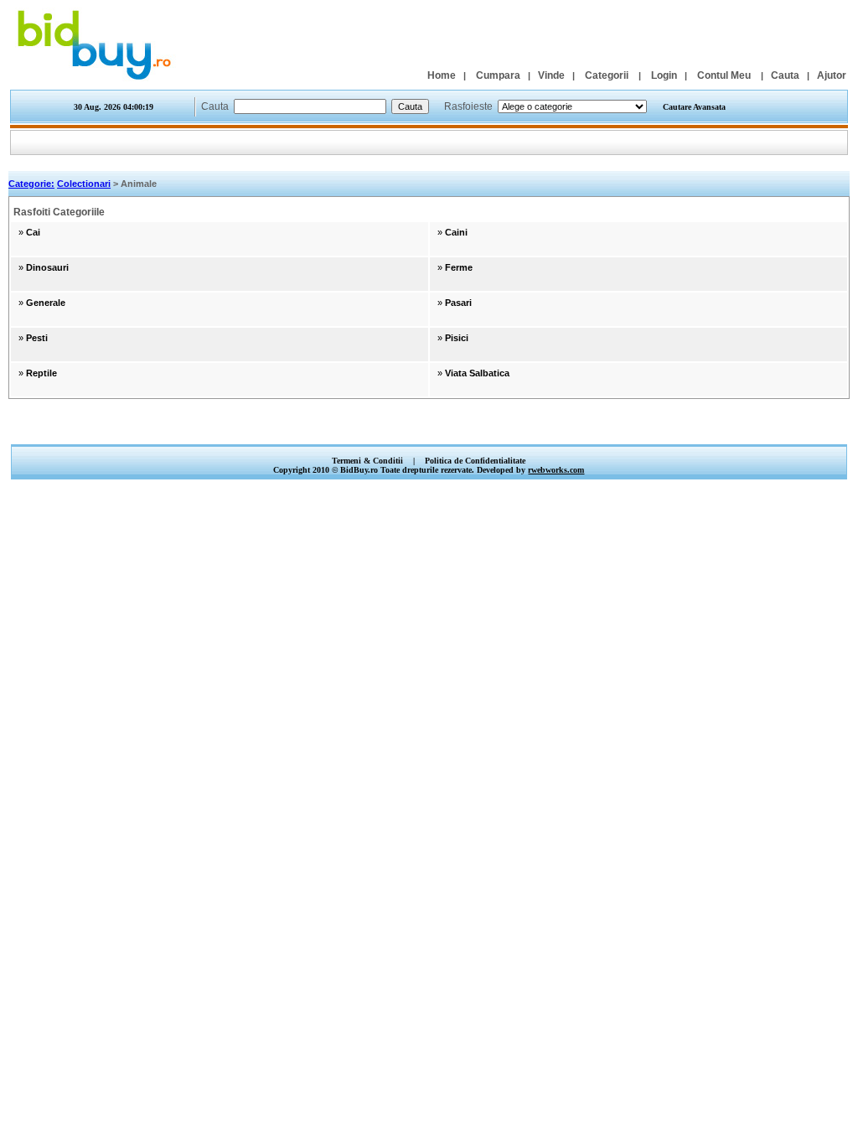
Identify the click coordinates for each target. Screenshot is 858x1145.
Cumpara (498, 75)
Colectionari (84, 184)
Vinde (551, 75)
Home (441, 75)
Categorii (606, 75)
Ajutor (831, 75)
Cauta (785, 75)
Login (664, 75)
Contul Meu (724, 75)
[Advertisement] (429, 426)
